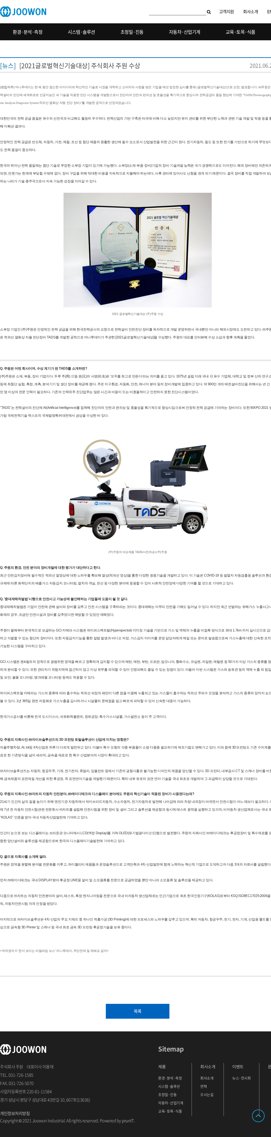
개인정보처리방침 (15, 1113)
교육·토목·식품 (240, 31)
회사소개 (250, 11)
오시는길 (206, 1094)
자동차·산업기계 (184, 31)
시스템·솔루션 (81, 31)
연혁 (203, 1086)
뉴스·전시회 (241, 1078)
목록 (138, 1011)
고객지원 (226, 11)
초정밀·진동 (132, 31)
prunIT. (128, 1120)
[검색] (209, 11)
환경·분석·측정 (27, 31)
